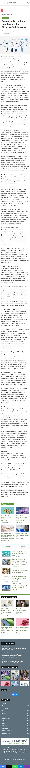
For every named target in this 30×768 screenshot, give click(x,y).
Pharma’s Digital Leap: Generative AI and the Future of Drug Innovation (21, 518)
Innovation (9, 14)
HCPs (4, 723)
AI (3, 716)
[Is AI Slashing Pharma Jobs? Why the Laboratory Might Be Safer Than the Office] (15, 677)
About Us (8, 762)
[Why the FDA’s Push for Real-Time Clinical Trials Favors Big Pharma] (7, 603)
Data (4, 720)
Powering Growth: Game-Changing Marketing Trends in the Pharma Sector (20, 570)
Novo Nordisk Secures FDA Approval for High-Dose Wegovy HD (22, 629)
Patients (5, 728)
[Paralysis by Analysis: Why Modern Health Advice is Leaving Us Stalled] (7, 622)
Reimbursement (7, 730)
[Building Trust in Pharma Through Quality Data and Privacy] (6, 554)
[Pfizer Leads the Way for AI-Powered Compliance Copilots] (6, 588)
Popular (7, 546)
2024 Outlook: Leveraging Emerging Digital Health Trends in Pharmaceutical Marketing (19, 579)
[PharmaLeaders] (10, 2)
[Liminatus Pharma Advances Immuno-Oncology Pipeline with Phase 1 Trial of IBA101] (15, 683)
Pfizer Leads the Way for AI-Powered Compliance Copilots (20, 587)
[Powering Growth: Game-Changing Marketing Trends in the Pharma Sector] (6, 571)
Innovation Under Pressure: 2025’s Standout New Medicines (6, 518)
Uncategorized (6, 733)
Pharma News (5, 710)
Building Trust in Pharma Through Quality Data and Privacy (19, 553)
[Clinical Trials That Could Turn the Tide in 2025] (22, 528)
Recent (23, 546)
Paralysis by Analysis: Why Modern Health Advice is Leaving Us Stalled (7, 629)
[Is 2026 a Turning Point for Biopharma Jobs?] (24, 683)
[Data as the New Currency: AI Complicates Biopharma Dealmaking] (5, 672)
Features (4, 706)
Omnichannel (6, 725)
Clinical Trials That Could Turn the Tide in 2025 (22, 535)
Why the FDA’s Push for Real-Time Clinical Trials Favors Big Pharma (7, 611)
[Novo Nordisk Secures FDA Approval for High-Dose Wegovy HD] (22, 622)
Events (4, 703)
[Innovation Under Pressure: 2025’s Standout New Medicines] (7, 510)
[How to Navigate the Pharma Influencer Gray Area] (22, 603)
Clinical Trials (6, 718)
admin (5, 31)
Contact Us (21, 762)
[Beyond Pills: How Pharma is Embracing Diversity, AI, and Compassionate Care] (7, 528)
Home (4, 14)
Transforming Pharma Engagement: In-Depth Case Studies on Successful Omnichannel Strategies (20, 562)
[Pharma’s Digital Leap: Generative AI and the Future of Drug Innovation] (22, 510)
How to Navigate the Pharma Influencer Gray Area (22, 610)
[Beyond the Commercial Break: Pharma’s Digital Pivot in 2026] (24, 677)
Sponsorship (14, 762)
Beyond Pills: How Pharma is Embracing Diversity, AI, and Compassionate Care (7, 536)
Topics (4, 713)
